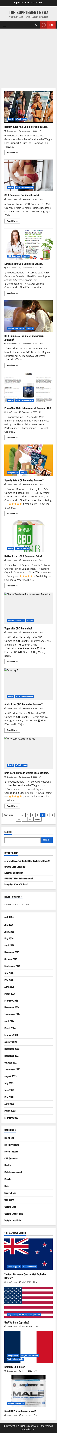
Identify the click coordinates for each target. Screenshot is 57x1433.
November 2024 (11, 1007)
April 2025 (9, 986)
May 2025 (8, 980)
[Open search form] (36, 25)
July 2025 (8, 973)
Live (51, 25)
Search (8, 832)
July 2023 (8, 1083)
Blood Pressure (11, 1144)
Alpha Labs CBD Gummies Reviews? (28, 684)
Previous (8, 815)
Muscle (7, 1179)
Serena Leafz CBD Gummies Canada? (28, 244)
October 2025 (10, 959)
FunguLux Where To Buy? (16, 884)
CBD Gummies (13, 256)
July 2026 (9, 924)
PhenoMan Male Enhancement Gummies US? (28, 388)
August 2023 (10, 1076)
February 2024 (11, 1035)
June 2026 (9, 931)
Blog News (9, 1137)
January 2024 (10, 1042)
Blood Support (11, 1151)
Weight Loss (21, 119)
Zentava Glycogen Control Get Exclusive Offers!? (27, 861)
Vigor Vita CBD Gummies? (28, 608)
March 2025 (9, 993)
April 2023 (9, 1104)
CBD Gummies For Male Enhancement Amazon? (28, 316)
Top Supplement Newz (28, 12)
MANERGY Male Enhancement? (18, 878)
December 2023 (11, 1048)
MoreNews (47, 1425)
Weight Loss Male (12, 1220)
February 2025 (11, 1000)
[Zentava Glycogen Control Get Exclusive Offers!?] (28, 1254)
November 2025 (11, 952)
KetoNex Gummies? (13, 872)
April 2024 (9, 1021)
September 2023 (12, 1069)
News (6, 1186)
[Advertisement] (28, 58)
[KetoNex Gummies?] (28, 1347)
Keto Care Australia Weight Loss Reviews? (28, 753)
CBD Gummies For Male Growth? (28, 175)
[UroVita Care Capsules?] (28, 1302)
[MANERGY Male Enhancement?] (28, 1391)
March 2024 (9, 1028)
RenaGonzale (12, 131)
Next (37, 819)
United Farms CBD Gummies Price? (28, 536)
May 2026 (9, 938)
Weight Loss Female (13, 1213)
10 (18, 819)
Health (10, 119)
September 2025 (12, 966)
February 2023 (11, 1117)
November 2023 (11, 1055)
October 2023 (10, 1062)
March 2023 (9, 1110)
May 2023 (8, 1097)
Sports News (10, 1193)
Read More (13, 153)
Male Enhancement (24, 187)
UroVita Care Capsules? (15, 866)
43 (30, 819)
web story (9, 1199)
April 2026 (9, 945)
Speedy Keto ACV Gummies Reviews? (28, 460)
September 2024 (12, 1014)
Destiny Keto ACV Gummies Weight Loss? (28, 107)
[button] (4, 25)
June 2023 (9, 1090)
